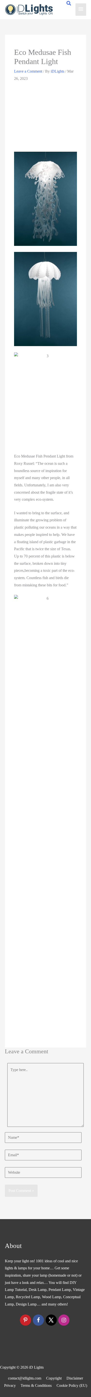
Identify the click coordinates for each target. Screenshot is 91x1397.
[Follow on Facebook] (38, 1320)
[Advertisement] (45, 116)
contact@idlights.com (24, 1378)
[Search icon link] (69, 4)
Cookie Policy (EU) (72, 1385)
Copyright (54, 1378)
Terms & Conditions (36, 1385)
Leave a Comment (28, 71)
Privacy (10, 1385)
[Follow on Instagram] (63, 1320)
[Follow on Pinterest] (25, 1320)
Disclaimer (74, 1378)
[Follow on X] (51, 1320)
